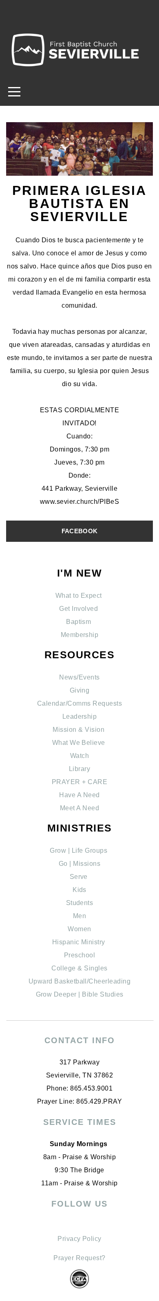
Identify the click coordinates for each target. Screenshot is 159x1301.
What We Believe (79, 742)
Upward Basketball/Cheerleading (79, 981)
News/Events (79, 677)
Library (79, 768)
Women (79, 928)
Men (79, 915)
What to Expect (79, 595)
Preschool (79, 955)
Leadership (79, 716)
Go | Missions (79, 863)
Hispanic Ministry (79, 942)
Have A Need (79, 794)
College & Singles (79, 968)
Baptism (79, 621)
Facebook (79, 531)
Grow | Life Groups (79, 850)
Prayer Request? (79, 1257)
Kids (79, 889)
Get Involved (79, 608)
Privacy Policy (79, 1238)
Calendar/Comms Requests (79, 703)
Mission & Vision (79, 729)
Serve (80, 876)
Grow (45, 994)
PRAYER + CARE (79, 781)
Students (79, 902)
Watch (79, 755)
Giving (80, 690)
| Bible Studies (100, 994)
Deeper (65, 994)
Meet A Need (79, 808)
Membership (80, 634)
